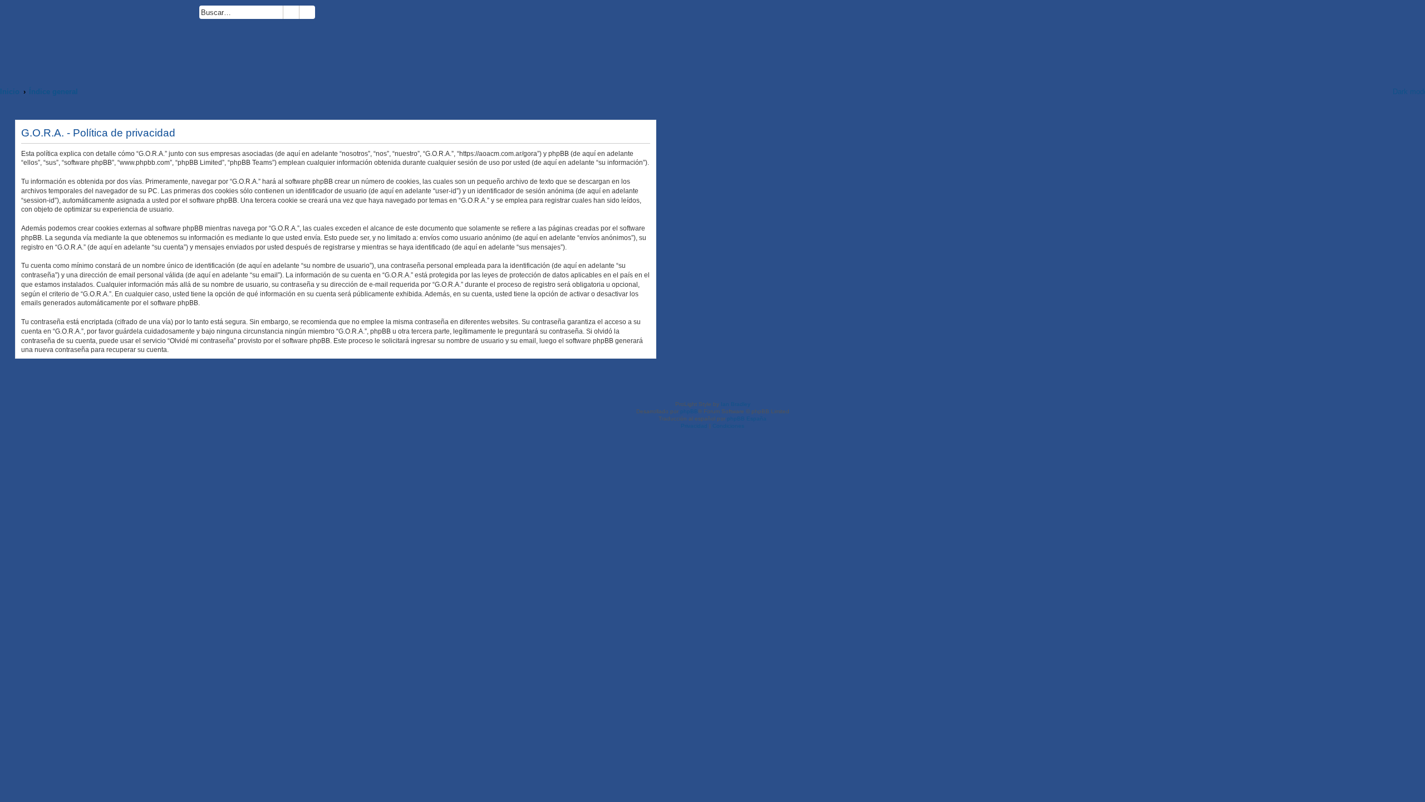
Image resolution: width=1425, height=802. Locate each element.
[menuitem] (320, 14)
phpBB (689, 411)
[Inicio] (99, 37)
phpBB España (746, 418)
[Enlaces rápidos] (1370, 92)
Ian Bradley (735, 404)
